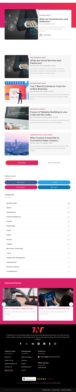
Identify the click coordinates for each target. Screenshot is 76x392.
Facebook (21, 182)
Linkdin (54, 187)
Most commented (54, 163)
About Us (8, 357)
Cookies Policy (46, 390)
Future (23, 363)
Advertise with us (11, 363)
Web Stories (42, 367)
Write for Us (9, 360)
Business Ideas (26, 357)
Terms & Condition (66, 390)
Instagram (21, 187)
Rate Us (51, 379)
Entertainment (26, 367)
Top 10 (23, 370)
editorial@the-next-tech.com (50, 357)
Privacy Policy (56, 390)
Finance (24, 360)
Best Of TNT (9, 370)
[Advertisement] (38, 46)
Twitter (54, 182)
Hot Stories (22, 163)
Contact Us (8, 367)
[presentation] (4, 304)
